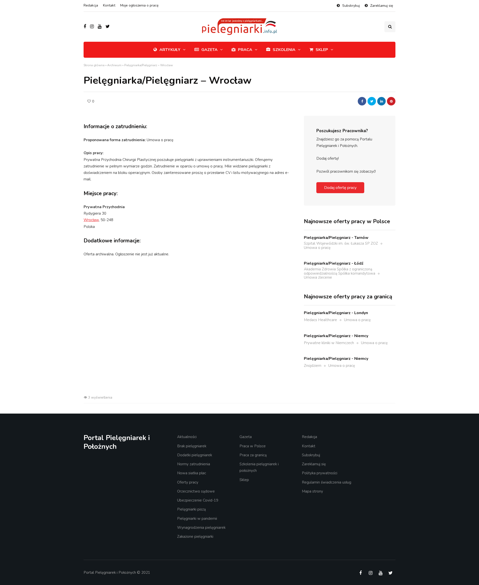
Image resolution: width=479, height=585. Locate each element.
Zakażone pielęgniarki (195, 536)
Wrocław (91, 219)
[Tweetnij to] (371, 101)
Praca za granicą (253, 455)
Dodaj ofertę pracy (340, 187)
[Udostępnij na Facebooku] (362, 101)
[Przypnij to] (391, 101)
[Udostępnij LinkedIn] (381, 101)
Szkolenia (284, 49)
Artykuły (169, 49)
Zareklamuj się (381, 5)
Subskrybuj (351, 5)
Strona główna (94, 65)
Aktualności (187, 436)
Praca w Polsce (253, 446)
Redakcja (91, 5)
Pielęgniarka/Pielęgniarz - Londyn (336, 313)
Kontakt (109, 5)
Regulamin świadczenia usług (326, 482)
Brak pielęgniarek (191, 446)
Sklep (322, 49)
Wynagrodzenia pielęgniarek (201, 527)
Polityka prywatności (319, 473)
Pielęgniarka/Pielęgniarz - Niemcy (336, 336)
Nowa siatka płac (191, 473)
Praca (245, 49)
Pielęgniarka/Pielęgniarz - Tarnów (336, 237)
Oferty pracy (187, 482)
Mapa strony (312, 491)
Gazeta (209, 49)
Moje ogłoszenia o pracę (139, 5)
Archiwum (114, 65)
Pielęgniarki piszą (191, 509)
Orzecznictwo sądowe (196, 491)
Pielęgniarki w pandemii (197, 518)
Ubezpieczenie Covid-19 (197, 500)
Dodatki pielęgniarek (194, 455)
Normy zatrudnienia (193, 464)
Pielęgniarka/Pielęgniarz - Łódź (333, 263)
